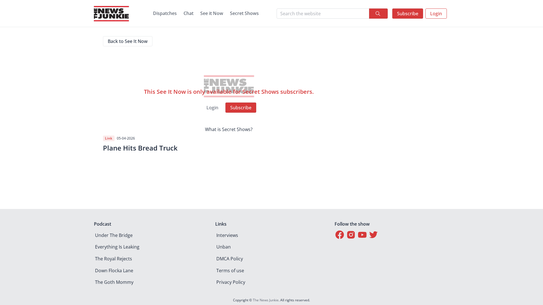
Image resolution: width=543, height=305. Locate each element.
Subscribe (407, 13)
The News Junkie (266, 300)
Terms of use (230, 270)
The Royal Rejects (113, 259)
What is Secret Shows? (229, 129)
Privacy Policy (230, 282)
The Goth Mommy (114, 282)
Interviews (227, 235)
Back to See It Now (128, 41)
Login (436, 13)
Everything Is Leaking (117, 247)
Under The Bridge (114, 235)
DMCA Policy (229, 259)
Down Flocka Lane (114, 270)
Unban (223, 247)
